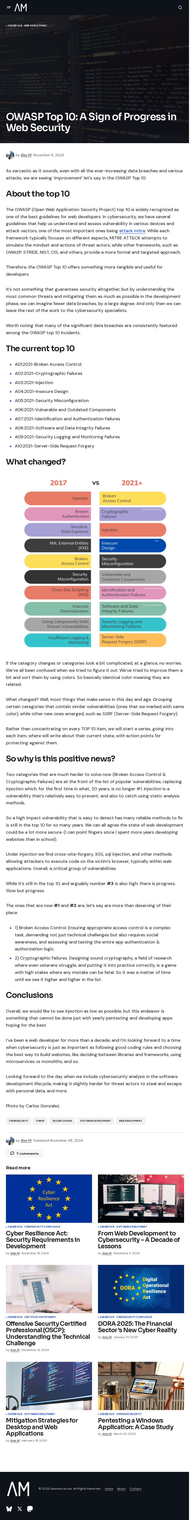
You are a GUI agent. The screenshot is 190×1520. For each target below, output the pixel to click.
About (121, 1489)
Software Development (95, 1120)
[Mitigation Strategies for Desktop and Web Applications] (49, 1386)
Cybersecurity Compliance (42, 1227)
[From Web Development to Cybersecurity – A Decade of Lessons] (141, 1198)
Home (109, 1489)
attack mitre (132, 231)
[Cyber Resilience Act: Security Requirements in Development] (49, 1198)
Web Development (36, 26)
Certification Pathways (40, 1317)
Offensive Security (128, 1414)
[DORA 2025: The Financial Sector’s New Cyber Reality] (141, 1289)
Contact (135, 1489)
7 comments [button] (27, 1153)
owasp (40, 1120)
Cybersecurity (18, 1120)
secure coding (62, 1120)
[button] (9, 7)
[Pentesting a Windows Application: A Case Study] (141, 1386)
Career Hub (15, 26)
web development (130, 1120)
